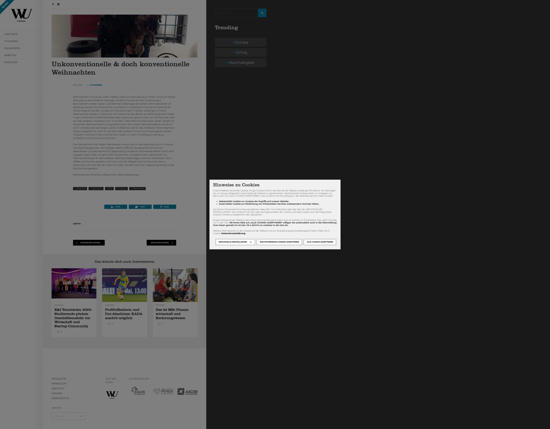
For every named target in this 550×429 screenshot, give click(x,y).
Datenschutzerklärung (233, 233)
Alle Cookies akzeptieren (320, 242)
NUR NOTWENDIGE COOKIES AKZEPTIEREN (279, 242)
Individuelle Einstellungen (233, 242)
